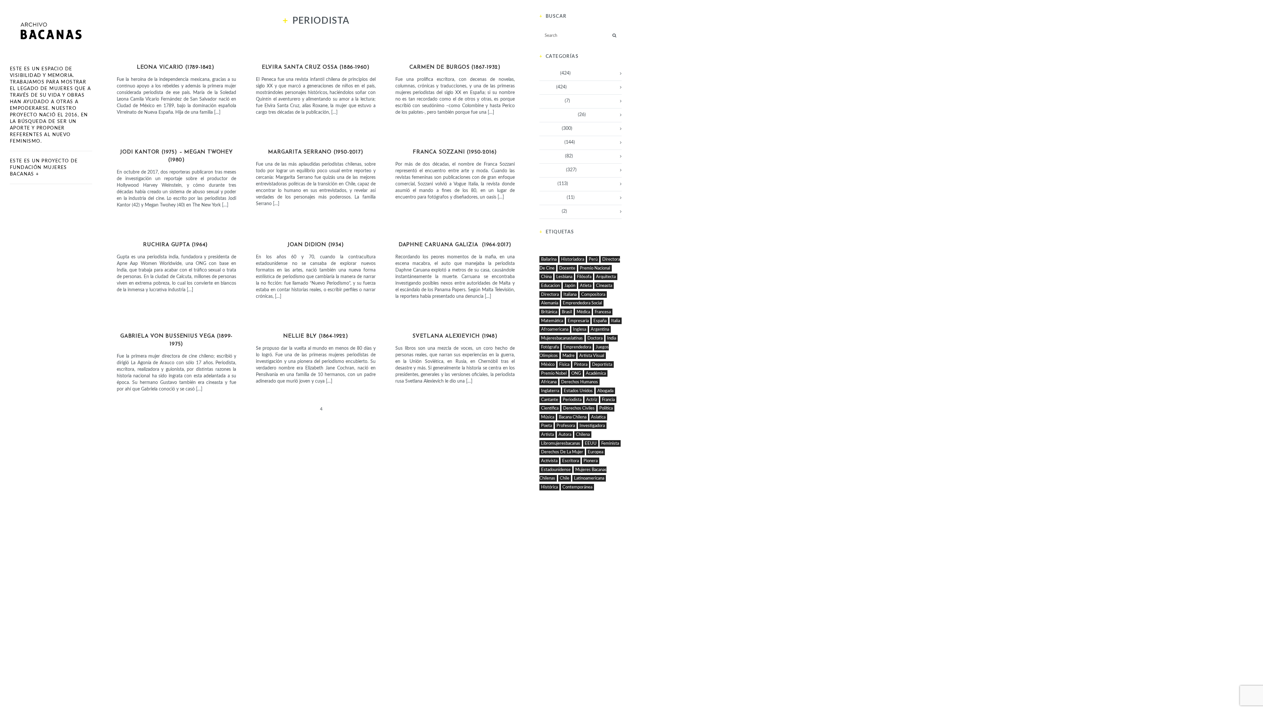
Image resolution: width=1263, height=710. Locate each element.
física (564, 364)
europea (595, 452)
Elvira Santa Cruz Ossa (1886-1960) (316, 67)
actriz (591, 399)
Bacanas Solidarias (558, 114)
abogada (605, 391)
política (606, 408)
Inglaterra (550, 391)
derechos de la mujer (562, 452)
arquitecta (606, 276)
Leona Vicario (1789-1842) (176, 67)
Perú (593, 259)
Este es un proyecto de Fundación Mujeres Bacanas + (44, 168)
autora (564, 434)
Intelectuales (316, 55)
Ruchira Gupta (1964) (176, 245)
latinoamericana (589, 478)
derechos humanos (579, 382)
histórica (549, 487)
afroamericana (554, 329)
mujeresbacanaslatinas (562, 338)
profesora (566, 425)
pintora (580, 364)
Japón (569, 285)
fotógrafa (550, 347)
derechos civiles (579, 408)
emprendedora (577, 347)
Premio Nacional (595, 268)
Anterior (263, 409)
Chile (564, 478)
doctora (595, 338)
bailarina (549, 259)
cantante (549, 399)
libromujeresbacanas (560, 443)
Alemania (549, 303)
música (547, 417)
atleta (585, 285)
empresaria (578, 321)
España (600, 321)
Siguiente (368, 409)
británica (549, 312)
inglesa (579, 329)
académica (596, 373)
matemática (552, 321)
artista (547, 434)
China (546, 276)
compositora (593, 294)
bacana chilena (572, 417)
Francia (608, 399)
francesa (603, 312)
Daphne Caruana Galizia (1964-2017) (455, 245)
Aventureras (551, 101)
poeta (546, 425)
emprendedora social (582, 303)
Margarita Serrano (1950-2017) (315, 152)
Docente (567, 268)
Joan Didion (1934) (315, 245)
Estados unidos (578, 391)
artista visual (591, 355)
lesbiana (564, 276)
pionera (590, 461)
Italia (615, 321)
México (548, 364)
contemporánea (577, 487)
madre (568, 355)
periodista (572, 399)
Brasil (567, 312)
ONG (576, 373)
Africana (549, 382)
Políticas (176, 55)
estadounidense (556, 469)
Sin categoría (552, 197)
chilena (583, 434)
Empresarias (551, 156)
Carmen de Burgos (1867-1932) (455, 67)
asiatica (598, 417)
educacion (550, 285)
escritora (570, 461)
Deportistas (551, 142)
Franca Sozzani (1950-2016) (455, 152)
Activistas (176, 140)
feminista (610, 443)
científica (549, 408)
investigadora (592, 425)
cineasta (604, 285)
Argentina (600, 329)
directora (550, 294)
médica (583, 312)
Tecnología (549, 211)
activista (549, 461)
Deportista (602, 364)
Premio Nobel (554, 373)
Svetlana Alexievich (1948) (455, 336)
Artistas (176, 324)
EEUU (591, 443)
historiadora (572, 259)
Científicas (549, 128)
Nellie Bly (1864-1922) (315, 336)
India (611, 338)
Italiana (570, 294)
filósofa (584, 276)
